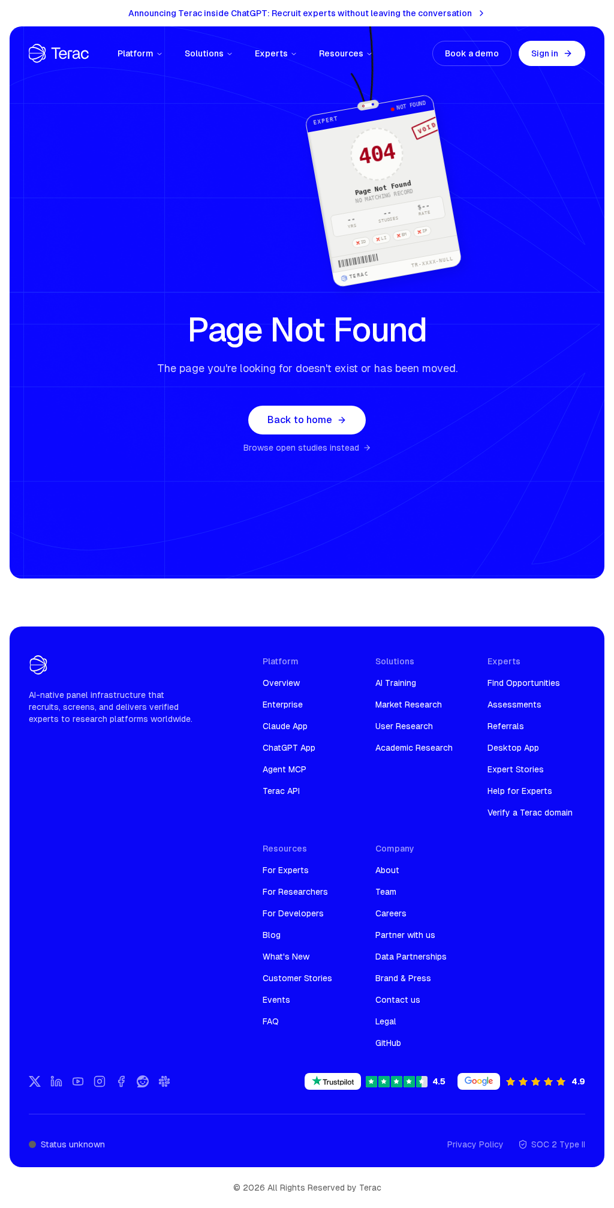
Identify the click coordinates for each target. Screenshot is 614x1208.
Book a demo (472, 53)
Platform (136, 53)
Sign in (544, 53)
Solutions (204, 53)
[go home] (38, 665)
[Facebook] (121, 1081)
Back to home (299, 419)
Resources (341, 53)
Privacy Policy (475, 1144)
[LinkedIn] (56, 1081)
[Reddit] (143, 1081)
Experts (271, 53)
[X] (35, 1081)
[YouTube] (78, 1081)
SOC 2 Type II (558, 1144)
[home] (59, 53)
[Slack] (164, 1081)
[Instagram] (100, 1081)
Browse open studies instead (301, 447)
